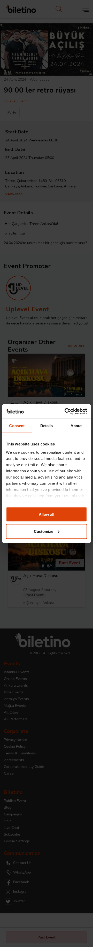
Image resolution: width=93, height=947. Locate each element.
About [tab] (76, 425)
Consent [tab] (17, 425)
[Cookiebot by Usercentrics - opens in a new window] (65, 411)
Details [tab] (46, 425)
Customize (43, 531)
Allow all (46, 514)
